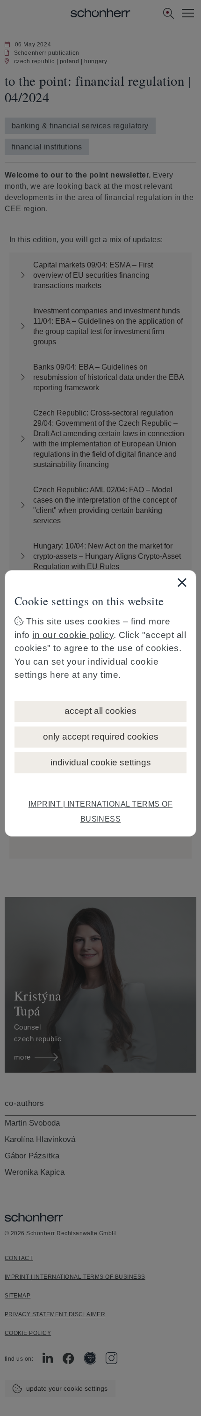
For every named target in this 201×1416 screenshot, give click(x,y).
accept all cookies (100, 711)
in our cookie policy (73, 635)
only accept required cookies (100, 736)
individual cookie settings (100, 762)
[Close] (182, 582)
